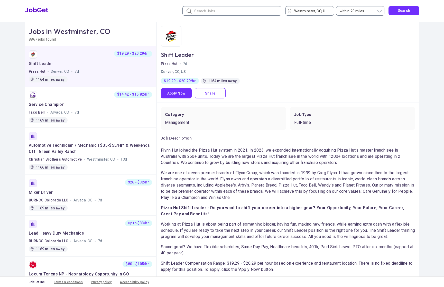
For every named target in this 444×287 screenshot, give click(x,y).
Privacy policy (101, 282)
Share (210, 93)
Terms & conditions (68, 282)
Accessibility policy (134, 282)
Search (404, 10)
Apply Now (176, 93)
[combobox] (311, 11)
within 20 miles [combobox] (352, 11)
